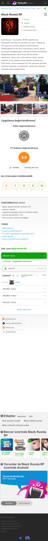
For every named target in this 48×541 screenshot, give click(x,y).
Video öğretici (7, 236)
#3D (31, 416)
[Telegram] (20, 538)
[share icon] (45, 8)
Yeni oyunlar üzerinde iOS (10, 524)
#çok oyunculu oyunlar (11, 421)
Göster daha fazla (24, 309)
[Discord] (27, 538)
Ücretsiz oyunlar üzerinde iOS (11, 526)
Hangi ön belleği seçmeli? (12, 231)
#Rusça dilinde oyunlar (33, 421)
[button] (25, 109)
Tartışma (9, 503)
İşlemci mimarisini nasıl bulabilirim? (15, 239)
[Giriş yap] (45, 3)
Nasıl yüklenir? (8, 228)
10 (41, 185)
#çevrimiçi (22, 416)
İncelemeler (24, 503)
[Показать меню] (3, 3)
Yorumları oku (31, 168)
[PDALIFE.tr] (19, 3)
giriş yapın (12, 478)
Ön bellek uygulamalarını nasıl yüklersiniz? (18, 234)
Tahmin (15, 168)
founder (17, 282)
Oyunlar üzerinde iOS (9, 521)
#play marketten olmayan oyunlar (15, 425)
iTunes (4, 531)
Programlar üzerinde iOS (10, 528)
